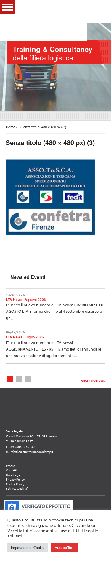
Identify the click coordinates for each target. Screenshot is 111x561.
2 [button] (19, 378)
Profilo (10, 466)
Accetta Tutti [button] (64, 547)
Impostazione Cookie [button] (28, 547)
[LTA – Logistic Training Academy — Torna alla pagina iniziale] (51, 21)
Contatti (11, 470)
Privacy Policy (15, 479)
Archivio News (93, 381)
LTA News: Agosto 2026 (26, 299)
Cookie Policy (15, 484)
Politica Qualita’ (17, 488)
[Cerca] (101, 6)
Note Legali (14, 475)
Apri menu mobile (7, 7)
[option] (55, 67)
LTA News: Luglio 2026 (25, 337)
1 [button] (10, 378)
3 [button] (28, 378)
